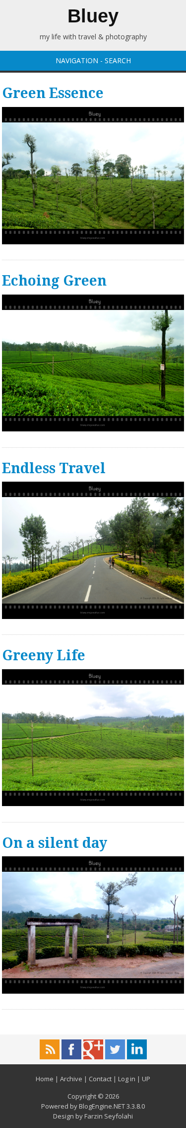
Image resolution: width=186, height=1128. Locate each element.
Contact (100, 1078)
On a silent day (54, 843)
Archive (71, 1078)
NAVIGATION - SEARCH (93, 60)
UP (146, 1078)
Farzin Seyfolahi (108, 1116)
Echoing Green (54, 281)
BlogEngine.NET (102, 1106)
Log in (126, 1078)
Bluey (93, 15)
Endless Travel (54, 468)
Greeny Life (43, 655)
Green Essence (53, 93)
